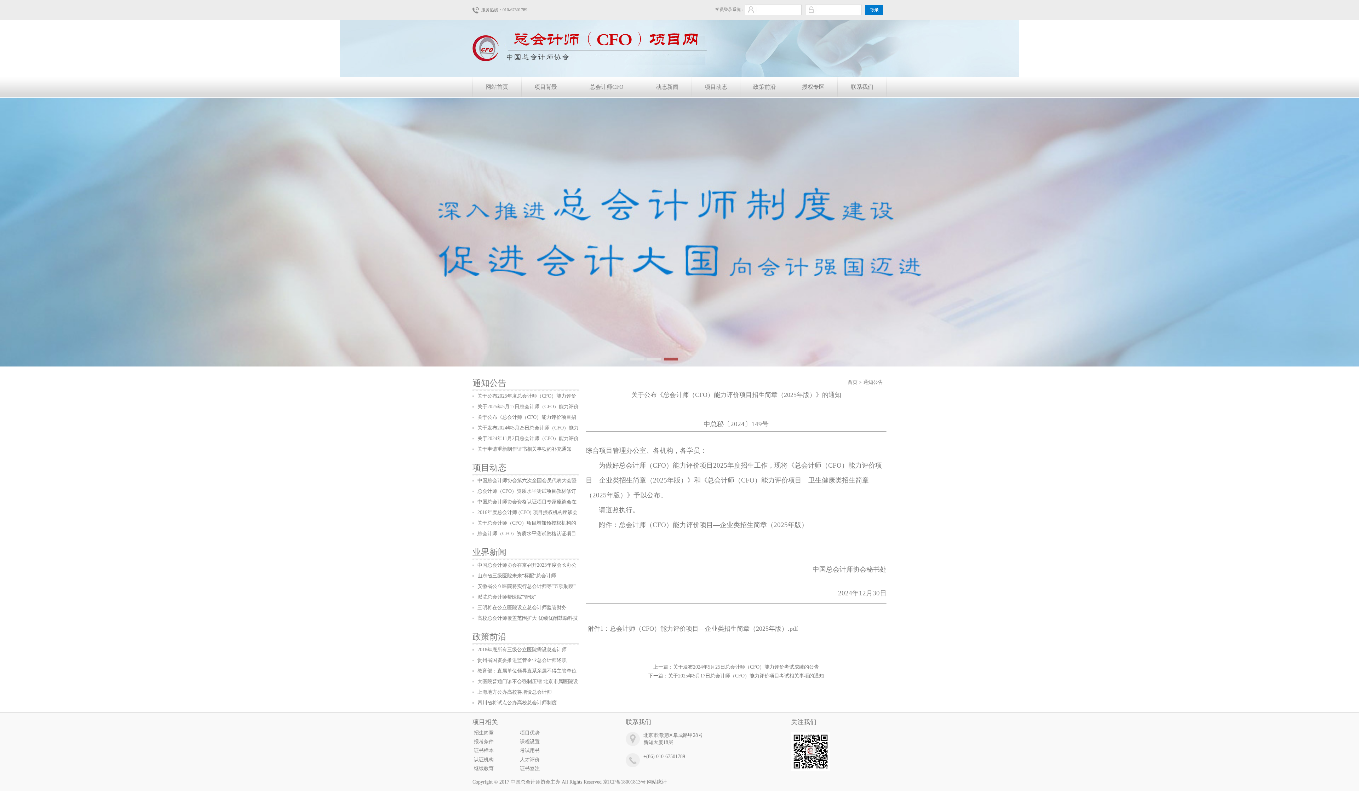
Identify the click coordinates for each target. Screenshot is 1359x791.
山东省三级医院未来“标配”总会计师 (516, 575)
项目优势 (530, 732)
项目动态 (716, 87)
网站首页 (497, 87)
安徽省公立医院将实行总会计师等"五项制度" (526, 586)
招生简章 (484, 732)
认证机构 (484, 759)
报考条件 (484, 741)
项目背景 (545, 87)
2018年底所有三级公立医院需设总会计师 (522, 649)
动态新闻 (667, 87)
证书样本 (484, 750)
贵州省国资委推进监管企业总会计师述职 (522, 660)
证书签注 (530, 768)
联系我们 (862, 87)
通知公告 (489, 383)
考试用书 (530, 750)
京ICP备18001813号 (624, 782)
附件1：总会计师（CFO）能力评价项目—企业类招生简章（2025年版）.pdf (692, 628)
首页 (853, 382)
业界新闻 (489, 552)
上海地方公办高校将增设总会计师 (514, 692)
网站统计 (657, 782)
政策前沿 (764, 87)
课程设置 (530, 741)
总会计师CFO (607, 87)
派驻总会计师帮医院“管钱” (506, 597)
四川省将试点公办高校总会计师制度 (517, 702)
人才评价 (530, 759)
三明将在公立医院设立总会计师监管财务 (522, 607)
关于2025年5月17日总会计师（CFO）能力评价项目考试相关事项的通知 (746, 676)
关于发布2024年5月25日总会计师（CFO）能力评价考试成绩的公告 (746, 667)
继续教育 (484, 768)
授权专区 (813, 87)
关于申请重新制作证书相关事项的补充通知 (524, 449)
